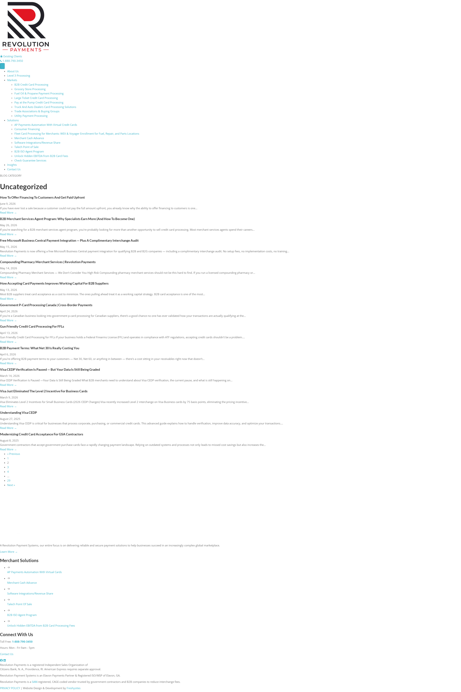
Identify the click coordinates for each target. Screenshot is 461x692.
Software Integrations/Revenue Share (37, 142)
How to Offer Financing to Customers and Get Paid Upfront (42, 197)
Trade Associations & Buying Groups (36, 111)
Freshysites (73, 688)
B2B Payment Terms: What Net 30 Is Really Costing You (39, 348)
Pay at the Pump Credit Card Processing (38, 102)
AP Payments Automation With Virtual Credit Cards (45, 125)
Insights (12, 165)
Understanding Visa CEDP (18, 412)
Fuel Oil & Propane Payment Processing (39, 93)
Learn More (9, 551)
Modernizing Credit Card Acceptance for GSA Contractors (41, 434)
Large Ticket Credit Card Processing (36, 98)
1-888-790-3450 (22, 641)
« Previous (13, 454)
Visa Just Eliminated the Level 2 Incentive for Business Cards (44, 391)
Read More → (8, 212)
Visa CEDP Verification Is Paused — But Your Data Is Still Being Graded (50, 369)
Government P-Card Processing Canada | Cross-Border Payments (46, 305)
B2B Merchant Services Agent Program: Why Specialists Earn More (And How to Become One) (67, 219)
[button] (11, 56)
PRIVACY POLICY (10, 688)
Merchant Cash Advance (29, 138)
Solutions (13, 120)
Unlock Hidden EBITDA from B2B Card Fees (41, 156)
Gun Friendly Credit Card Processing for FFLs (32, 326)
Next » (11, 485)
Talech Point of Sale (26, 147)
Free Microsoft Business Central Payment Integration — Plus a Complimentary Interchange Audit (69, 240)
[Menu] (2, 66)
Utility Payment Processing (31, 115)
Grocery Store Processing (30, 89)
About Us (13, 71)
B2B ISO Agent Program (29, 151)
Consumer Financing (27, 129)
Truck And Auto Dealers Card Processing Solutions (45, 107)
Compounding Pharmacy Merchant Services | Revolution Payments (48, 262)
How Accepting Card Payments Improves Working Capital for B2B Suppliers (54, 283)
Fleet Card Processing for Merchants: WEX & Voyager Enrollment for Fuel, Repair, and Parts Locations (76, 133)
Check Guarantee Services (30, 160)
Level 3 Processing (18, 75)
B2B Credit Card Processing (31, 84)
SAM (34, 682)
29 (8, 480)
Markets (12, 80)
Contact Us (14, 169)
